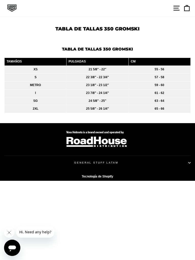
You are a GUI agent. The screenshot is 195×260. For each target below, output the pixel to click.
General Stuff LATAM (96, 162)
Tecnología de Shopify (97, 176)
